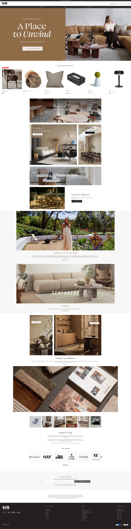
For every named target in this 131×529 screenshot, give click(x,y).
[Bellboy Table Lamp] (119, 78)
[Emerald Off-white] (68, 93)
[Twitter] (3, 512)
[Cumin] (4, 93)
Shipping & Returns (120, 509)
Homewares (47, 517)
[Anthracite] (109, 93)
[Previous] (30, 457)
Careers (83, 518)
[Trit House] (4, 3)
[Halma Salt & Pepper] (98, 78)
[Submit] (121, 3)
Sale (62, 3)
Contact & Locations (85, 510)
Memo (75, 3)
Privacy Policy (119, 518)
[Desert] (112, 93)
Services (70, 3)
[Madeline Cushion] (55, 78)
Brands (66, 3)
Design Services (85, 513)
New (55, 3)
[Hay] (45, 93)
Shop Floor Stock (85, 517)
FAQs (118, 513)
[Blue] (88, 93)
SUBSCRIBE (82, 481)
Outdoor (47, 514)
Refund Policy (119, 517)
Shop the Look (65, 259)
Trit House (7, 524)
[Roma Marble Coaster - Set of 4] (33, 78)
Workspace (47, 513)
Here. (75, 485)
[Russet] (48, 93)
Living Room (48, 509)
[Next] (101, 457)
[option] (65, 34)
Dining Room (48, 510)
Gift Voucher (84, 514)
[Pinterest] (14, 512)
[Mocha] (2, 93)
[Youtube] (9, 512)
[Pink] (91, 93)
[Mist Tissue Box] (76, 78)
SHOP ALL (65, 465)
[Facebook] (6, 512)
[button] (62, 59)
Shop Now (77, 201)
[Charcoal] (66, 93)
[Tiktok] (16, 512)
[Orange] (89, 93)
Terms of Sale (119, 514)
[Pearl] (70, 93)
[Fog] (46, 93)
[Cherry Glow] (111, 93)
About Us (83, 509)
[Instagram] (11, 512)
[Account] (126, 3)
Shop (59, 3)
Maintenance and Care (120, 510)
